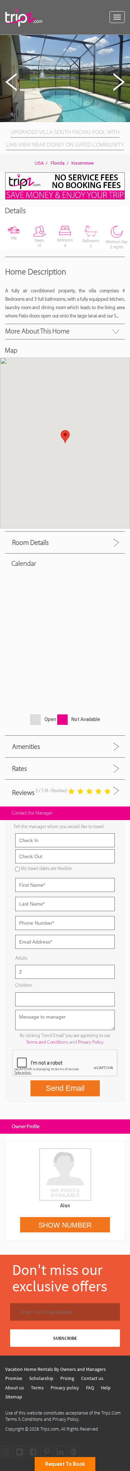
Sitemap (13, 1397)
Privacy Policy (90, 1042)
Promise (13, 1378)
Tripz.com (49, 1429)
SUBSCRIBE (65, 1338)
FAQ (90, 1387)
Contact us (92, 1378)
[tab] (65, 542)
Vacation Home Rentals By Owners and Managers (55, 1369)
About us (14, 1387)
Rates (19, 768)
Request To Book (65, 1464)
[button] (123, 41)
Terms (37, 1387)
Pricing (67, 1378)
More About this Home (37, 331)
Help (106, 1387)
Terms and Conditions (47, 1042)
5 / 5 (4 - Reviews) (51, 790)
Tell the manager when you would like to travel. (59, 827)
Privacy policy (65, 1387)
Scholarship (41, 1378)
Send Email (65, 1088)
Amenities (26, 746)
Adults (21, 958)
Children (23, 985)
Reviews (23, 792)
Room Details (30, 542)
